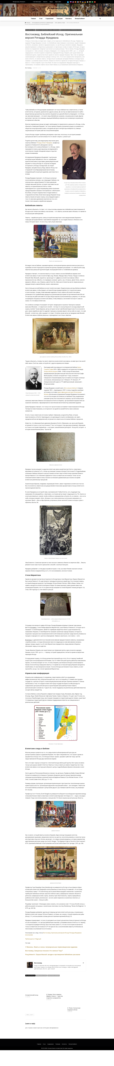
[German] (85, 2)
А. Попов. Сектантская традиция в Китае (73, 1009)
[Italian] (88, 2)
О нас (40, 18)
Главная (33, 18)
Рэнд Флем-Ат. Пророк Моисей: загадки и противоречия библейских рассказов (52, 954)
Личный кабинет (80, 18)
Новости (45, 1)
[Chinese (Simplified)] (95, 2)
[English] (73, 2)
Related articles (30, 975)
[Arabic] (92, 2)
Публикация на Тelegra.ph (33, 939)
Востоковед (28, 68)
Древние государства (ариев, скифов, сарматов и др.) (47, 29)
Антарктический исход (31, 995)
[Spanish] (76, 2)
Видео (51, 1)
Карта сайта (58, 1)
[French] (78, 2)
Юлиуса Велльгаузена (50, 371)
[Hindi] (90, 2)
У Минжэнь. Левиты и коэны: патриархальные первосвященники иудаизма (51, 947)
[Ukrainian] (83, 2)
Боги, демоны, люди (30, 29)
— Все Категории (36, 1)
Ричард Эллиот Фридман (44, 143)
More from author (41, 975)
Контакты (69, 18)
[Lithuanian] (80, 2)
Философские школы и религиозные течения (70, 29)
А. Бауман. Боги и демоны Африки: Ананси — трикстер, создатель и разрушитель (54, 996)
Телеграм (60, 18)
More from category (53, 975)
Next (31, 1014)
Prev (28, 1014)
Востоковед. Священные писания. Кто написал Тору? (44, 951)
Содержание (49, 18)
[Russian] (71, 2)
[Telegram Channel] (68, 2)
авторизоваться (54, 1028)
